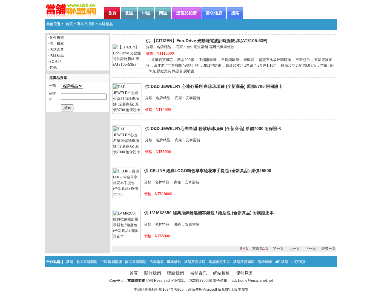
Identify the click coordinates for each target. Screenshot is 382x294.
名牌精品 (57, 55)
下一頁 (310, 248)
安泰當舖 (193, 98)
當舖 (69, 262)
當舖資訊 (198, 273)
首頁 (69, 24)
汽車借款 (157, 262)
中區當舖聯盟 (111, 262)
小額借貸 (298, 262)
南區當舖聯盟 (136, 262)
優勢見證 (244, 273)
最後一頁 (328, 248)
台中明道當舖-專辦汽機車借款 (210, 47)
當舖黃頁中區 (219, 262)
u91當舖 (281, 262)
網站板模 (221, 273)
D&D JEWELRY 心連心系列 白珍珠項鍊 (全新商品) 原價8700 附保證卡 (217, 86)
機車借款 (174, 262)
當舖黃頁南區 (244, 262)
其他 (53, 67)
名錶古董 (57, 50)
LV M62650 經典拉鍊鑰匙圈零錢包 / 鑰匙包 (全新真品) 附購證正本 (212, 212)
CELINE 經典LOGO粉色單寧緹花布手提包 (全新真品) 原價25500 (210, 170)
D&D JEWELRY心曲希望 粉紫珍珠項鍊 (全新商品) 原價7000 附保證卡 (216, 128)
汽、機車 (57, 44)
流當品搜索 (86, 24)
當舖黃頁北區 (195, 262)
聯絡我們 (175, 273)
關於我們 (152, 273)
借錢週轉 (265, 262)
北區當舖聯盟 (87, 262)
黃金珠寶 (57, 38)
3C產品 (55, 61)
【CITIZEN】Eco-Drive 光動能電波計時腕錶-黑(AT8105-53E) (209, 40)
